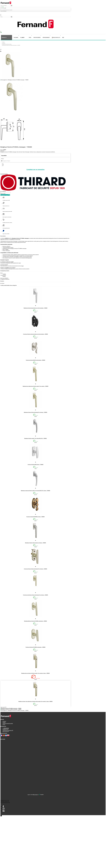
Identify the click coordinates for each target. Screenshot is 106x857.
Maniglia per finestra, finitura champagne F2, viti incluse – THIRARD (35, 412)
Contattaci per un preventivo (35, 169)
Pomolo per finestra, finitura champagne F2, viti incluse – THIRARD (35, 568)
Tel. (6, 728)
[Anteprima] (35, 305)
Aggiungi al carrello (5, 195)
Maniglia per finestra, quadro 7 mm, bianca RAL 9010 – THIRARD (35, 438)
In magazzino (2, 279)
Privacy (4, 724)
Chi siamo (4, 721)
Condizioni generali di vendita (8, 723)
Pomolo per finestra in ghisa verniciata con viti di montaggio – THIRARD (35, 334)
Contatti (4, 722)
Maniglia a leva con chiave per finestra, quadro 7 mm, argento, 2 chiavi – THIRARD (35, 673)
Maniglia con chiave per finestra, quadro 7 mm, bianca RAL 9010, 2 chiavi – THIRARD (35, 490)
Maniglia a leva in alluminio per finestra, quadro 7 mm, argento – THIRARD (35, 386)
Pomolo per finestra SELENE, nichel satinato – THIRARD (35, 360)
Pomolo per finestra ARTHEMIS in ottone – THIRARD (35, 516)
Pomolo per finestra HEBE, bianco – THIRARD (35, 464)
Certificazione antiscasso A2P (8, 730)
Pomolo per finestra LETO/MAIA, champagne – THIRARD (35, 647)
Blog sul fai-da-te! (6, 731)
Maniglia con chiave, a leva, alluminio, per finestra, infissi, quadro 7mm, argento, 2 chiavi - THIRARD (35, 701)
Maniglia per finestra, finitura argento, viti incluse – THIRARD (35, 542)
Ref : (1, 191)
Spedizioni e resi (5, 729)
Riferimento (2, 278)
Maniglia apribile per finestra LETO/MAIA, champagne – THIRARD (35, 621)
